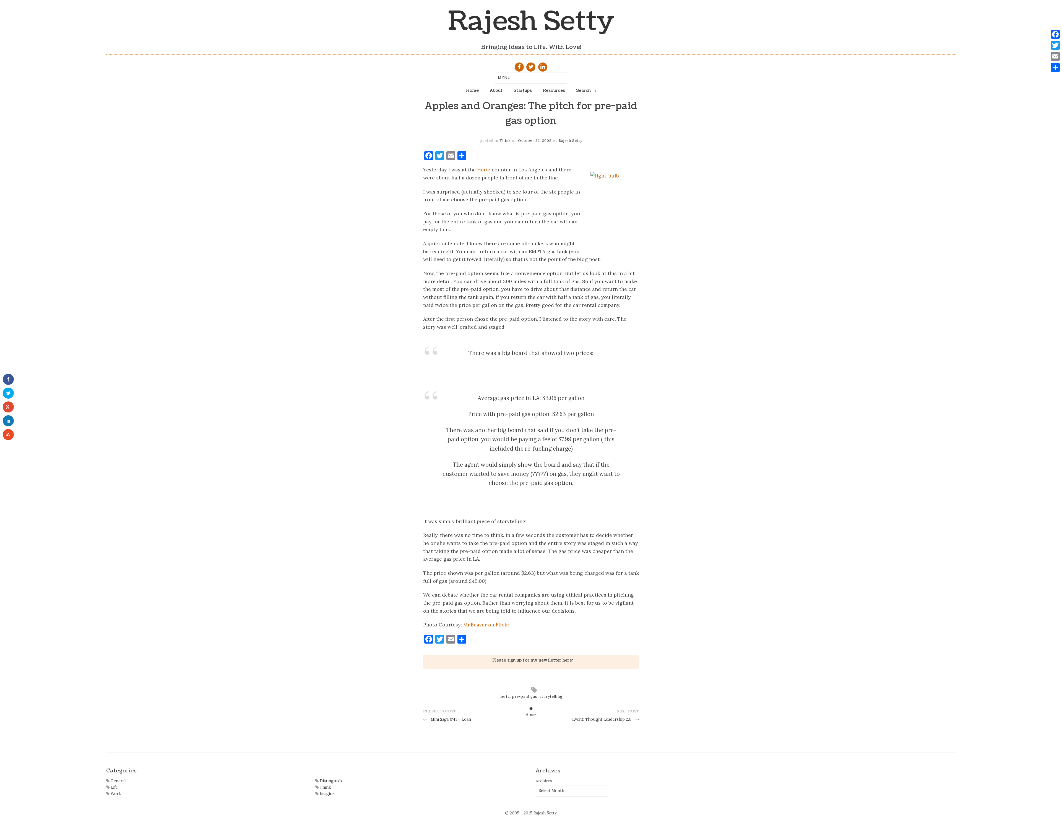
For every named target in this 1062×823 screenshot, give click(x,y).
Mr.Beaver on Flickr (486, 624)
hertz (505, 696)
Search (583, 90)
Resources (554, 90)
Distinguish (330, 780)
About (496, 90)
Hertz (483, 169)
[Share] (1055, 67)
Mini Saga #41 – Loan (447, 719)
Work (115, 793)
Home (472, 90)
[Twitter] (1055, 45)
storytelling (551, 696)
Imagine (327, 793)
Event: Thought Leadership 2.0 (605, 719)
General (118, 780)
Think (505, 140)
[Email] (1055, 56)
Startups (523, 90)
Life (114, 787)
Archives (544, 780)
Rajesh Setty (531, 21)
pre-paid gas (524, 696)
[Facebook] (1055, 34)
